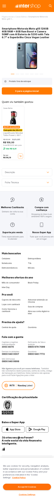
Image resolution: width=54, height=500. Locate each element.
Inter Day (6, 287)
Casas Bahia (20, 17)
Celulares (6, 258)
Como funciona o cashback (9, 310)
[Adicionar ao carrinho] (20, 156)
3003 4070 (8, 347)
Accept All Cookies (27, 487)
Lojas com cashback (11, 304)
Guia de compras (35, 307)
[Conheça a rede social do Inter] (3, 449)
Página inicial (7, 17)
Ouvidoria (32, 327)
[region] (27, 479)
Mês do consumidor (11, 283)
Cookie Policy (19, 477)
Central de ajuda (9, 327)
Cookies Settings (27, 494)
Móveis (31, 268)
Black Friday (33, 283)
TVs (29, 263)
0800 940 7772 (36, 354)
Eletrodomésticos (10, 268)
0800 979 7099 (36, 347)
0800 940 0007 (10, 354)
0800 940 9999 (10, 361)
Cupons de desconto (11, 300)
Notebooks (7, 263)
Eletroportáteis (34, 258)
